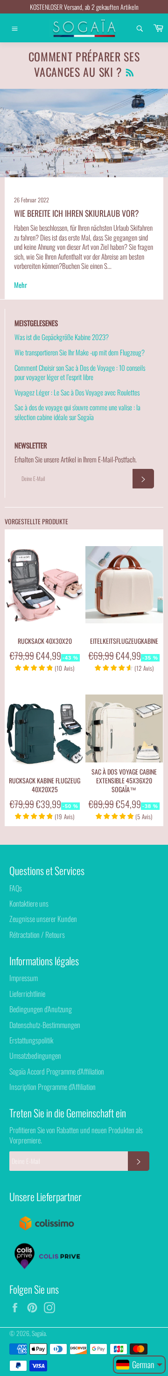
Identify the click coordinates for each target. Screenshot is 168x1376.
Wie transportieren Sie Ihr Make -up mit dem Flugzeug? (79, 352)
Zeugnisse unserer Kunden (43, 918)
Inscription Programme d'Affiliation (52, 1086)
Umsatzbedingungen (35, 1055)
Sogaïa (39, 1333)
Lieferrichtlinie (27, 993)
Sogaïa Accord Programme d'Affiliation (56, 1071)
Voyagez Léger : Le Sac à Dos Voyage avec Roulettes (77, 392)
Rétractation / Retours (37, 934)
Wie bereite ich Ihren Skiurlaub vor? (76, 213)
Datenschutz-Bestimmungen (44, 1024)
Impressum (23, 977)
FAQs (15, 888)
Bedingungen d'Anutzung (40, 1009)
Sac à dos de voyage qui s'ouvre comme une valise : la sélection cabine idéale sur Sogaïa (77, 412)
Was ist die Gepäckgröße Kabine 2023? (61, 337)
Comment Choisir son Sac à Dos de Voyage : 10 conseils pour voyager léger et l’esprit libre (79, 372)
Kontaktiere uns (29, 903)
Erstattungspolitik (31, 1040)
